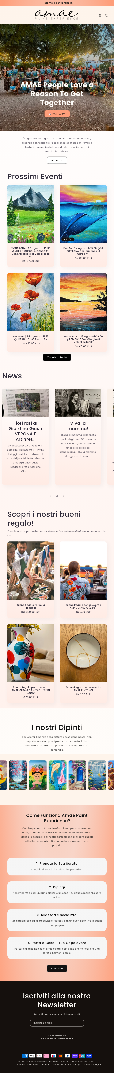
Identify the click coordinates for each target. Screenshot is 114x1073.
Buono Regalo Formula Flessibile (30, 606)
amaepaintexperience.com (38, 1061)
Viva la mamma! (78, 426)
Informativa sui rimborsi (27, 1064)
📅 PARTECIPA (57, 113)
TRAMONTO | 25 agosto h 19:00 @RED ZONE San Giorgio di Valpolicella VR (83, 339)
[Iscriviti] (80, 1023)
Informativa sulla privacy (84, 1061)
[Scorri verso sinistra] (50, 496)
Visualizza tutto (57, 357)
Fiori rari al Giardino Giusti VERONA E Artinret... (25, 431)
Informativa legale (92, 1064)
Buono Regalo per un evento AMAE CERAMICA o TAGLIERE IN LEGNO (31, 690)
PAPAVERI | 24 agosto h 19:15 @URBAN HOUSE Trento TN (31, 338)
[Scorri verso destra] (63, 496)
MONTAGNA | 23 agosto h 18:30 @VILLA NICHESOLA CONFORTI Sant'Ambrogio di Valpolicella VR (30, 252)
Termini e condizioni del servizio (56, 1064)
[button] (6, 15)
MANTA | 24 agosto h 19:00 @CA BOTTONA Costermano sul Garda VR (83, 251)
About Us (57, 160)
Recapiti (77, 1064)
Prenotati (57, 968)
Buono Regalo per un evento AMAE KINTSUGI (83, 689)
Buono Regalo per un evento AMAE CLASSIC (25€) (83, 606)
